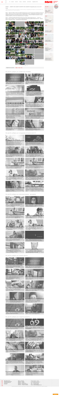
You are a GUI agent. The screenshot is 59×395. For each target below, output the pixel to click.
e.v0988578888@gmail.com (37, 384)
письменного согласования (44, 386)
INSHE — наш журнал (21, 380)
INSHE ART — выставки (21, 381)
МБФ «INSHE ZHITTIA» (7, 380)
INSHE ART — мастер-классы (22, 383)
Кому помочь (6, 383)
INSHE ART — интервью (21, 382)
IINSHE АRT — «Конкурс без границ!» (23, 384)
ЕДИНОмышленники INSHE (8, 381)
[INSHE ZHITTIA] (51, 1)
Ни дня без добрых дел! (7, 382)
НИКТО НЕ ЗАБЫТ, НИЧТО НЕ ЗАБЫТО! (15, 9)
